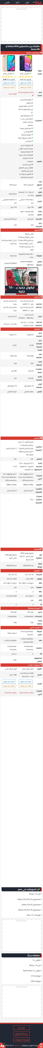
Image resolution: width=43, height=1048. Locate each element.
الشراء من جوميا (25, 87)
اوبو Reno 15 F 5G (33, 915)
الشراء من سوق (25, 82)
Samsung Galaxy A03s (26, 92)
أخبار (17, 2)
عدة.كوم (17, 1045)
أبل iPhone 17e (34, 894)
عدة (38, 2)
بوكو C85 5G (35, 981)
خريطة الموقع (21, 1034)
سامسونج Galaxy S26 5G (31, 904)
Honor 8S (11, 94)
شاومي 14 (36, 960)
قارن (27, 2)
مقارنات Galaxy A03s (26, 692)
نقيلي (7, 2)
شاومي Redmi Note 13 (31, 970)
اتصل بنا (21, 1028)
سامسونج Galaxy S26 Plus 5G (29, 909)
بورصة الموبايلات (21, 1040)
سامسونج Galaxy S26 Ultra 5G (29, 899)
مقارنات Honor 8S (11, 692)
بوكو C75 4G (35, 976)
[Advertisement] (21, 24)
